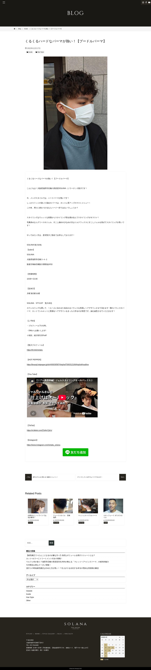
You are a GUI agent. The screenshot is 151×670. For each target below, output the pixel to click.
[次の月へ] (123, 637)
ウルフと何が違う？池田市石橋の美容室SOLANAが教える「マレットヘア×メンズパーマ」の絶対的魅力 (67, 562)
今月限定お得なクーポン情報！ (38, 565)
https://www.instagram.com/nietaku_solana (43, 445)
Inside (28, 594)
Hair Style (30, 597)
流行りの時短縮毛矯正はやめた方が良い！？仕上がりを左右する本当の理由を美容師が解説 (62, 568)
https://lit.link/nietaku (35, 350)
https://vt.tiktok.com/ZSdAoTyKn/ (39, 430)
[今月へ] (119, 637)
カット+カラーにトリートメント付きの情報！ (44, 558)
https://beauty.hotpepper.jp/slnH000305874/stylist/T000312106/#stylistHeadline (58, 364)
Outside (29, 591)
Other (28, 600)
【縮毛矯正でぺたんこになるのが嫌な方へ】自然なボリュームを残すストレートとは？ (60, 555)
